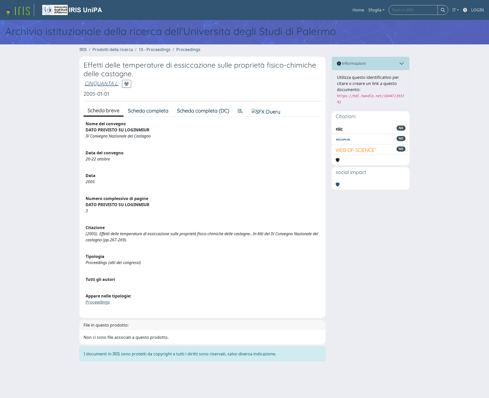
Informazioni (353, 63)
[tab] (240, 110)
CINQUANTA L (101, 83)
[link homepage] (18, 10)
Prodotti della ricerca (112, 49)
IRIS (83, 49)
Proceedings (188, 49)
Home (358, 10)
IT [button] (454, 10)
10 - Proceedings (155, 49)
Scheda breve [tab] (103, 110)
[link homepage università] (72, 10)
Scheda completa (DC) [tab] (203, 110)
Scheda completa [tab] (148, 110)
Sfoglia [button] (375, 10)
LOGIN (477, 10)
